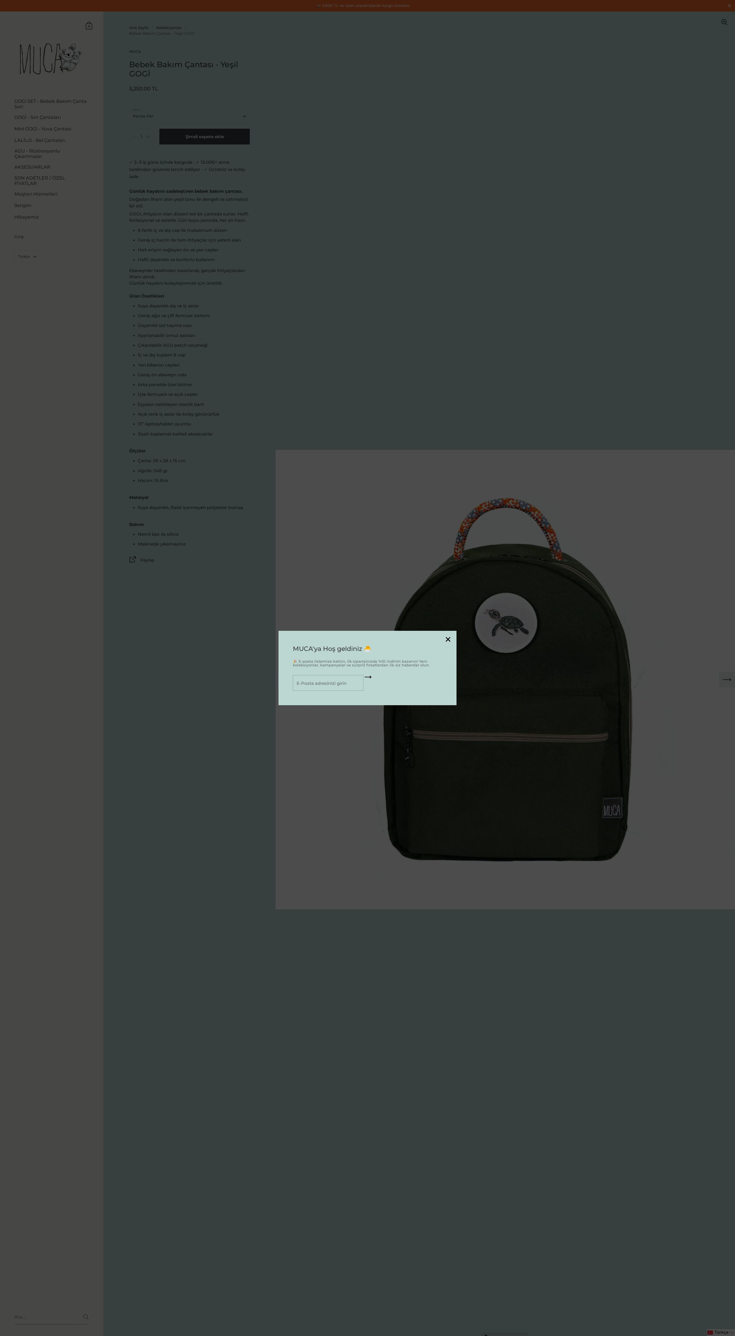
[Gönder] (368, 679)
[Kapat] (448, 640)
